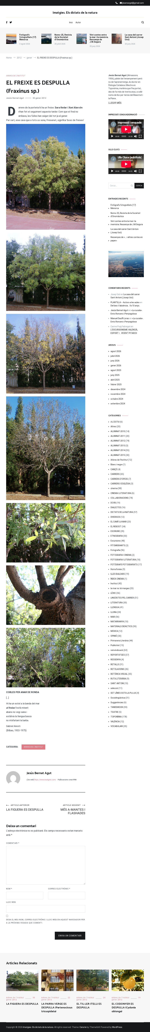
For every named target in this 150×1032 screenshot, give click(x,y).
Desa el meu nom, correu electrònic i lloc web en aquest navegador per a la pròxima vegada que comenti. (45, 921)
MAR (113, 617)
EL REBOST (116, 526)
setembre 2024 (118, 403)
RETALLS (115, 664)
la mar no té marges (120, 588)
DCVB (113, 503)
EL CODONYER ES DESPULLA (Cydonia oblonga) (124, 1007)
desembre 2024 (118, 389)
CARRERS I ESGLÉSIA (120, 483)
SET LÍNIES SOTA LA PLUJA (123, 693)
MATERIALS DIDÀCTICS (121, 626)
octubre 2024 (117, 399)
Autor (78, 22)
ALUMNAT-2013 (118, 445)
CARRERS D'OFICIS (119, 479)
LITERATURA (117, 602)
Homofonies (116, 569)
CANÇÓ (114, 469)
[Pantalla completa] (140, 136)
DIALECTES (116, 507)
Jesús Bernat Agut (15, 98)
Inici (71, 22)
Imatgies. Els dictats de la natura (75, 12)
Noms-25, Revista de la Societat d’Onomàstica (63, 37)
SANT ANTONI (117, 683)
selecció (114, 688)
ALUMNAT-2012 (118, 441)
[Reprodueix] (112, 136)
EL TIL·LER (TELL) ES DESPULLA (89, 1006)
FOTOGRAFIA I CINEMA (121, 555)
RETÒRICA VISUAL (119, 674)
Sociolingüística (118, 698)
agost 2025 (116, 370)
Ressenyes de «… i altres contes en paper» (127, 239)
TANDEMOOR (117, 707)
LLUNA (114, 612)
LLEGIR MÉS (114, 102)
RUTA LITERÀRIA (118, 678)
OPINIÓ (114, 636)
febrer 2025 (116, 384)
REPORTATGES (118, 655)
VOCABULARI (117, 726)
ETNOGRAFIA (117, 536)
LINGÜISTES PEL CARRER (122, 598)
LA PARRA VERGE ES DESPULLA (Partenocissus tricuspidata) (56, 1007)
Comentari (12, 843)
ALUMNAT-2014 (118, 450)
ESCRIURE (115, 531)
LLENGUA (115, 607)
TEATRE (114, 712)
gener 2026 (116, 365)
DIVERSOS (115, 517)
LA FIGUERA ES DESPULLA (24, 807)
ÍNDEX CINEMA (117, 579)
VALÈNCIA (115, 721)
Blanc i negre (116, 464)
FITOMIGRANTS (118, 545)
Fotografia (115, 550)
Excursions (116, 541)
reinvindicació (117, 650)
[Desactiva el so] (135, 136)
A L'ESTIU (115, 422)
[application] (126, 129)
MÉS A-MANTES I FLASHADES (72, 809)
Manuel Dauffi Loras (120, 318)
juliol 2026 (115, 356)
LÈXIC (113, 593)
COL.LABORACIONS (119, 498)
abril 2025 (115, 380)
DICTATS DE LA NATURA (122, 512)
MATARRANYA (117, 621)
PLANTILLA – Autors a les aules (125, 302)
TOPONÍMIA (116, 717)
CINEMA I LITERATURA (121, 493)
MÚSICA (114, 631)
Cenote (83, 1027)
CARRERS (115, 474)
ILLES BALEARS (118, 574)
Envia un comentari (70, 935)
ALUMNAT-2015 (118, 455)
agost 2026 (116, 351)
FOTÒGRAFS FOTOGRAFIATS (124, 564)
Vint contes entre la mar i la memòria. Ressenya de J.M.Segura (99, 38)
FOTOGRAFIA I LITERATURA (123, 560)
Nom (9, 889)
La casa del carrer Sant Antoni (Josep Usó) (134, 37)
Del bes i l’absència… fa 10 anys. (125, 305)
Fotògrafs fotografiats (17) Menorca (27, 37)
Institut (114, 583)
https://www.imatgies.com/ (45, 780)
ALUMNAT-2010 (118, 431)
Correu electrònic (59, 889)
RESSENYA (116, 659)
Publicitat (115, 645)
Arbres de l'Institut (15, 76)
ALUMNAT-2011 (118, 436)
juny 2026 (115, 361)
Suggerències (117, 702)
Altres (113, 426)
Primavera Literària (119, 640)
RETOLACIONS (117, 669)
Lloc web (11, 902)
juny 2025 (115, 375)
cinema (114, 488)
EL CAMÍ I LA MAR (119, 521)
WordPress (117, 1027)
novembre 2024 (118, 394)
